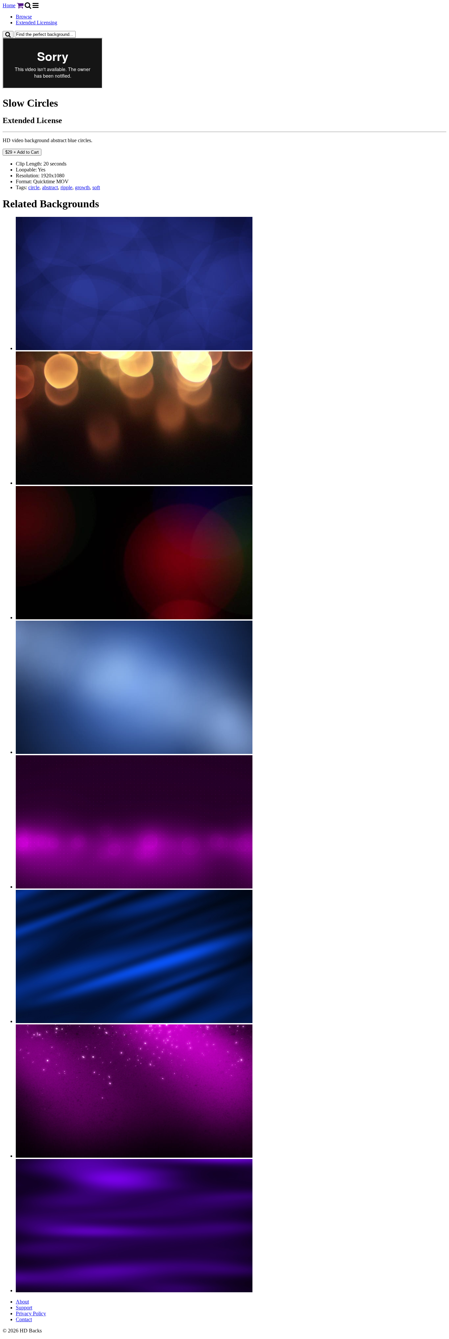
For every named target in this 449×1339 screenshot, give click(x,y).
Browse (24, 16)
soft (96, 187)
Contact (24, 1319)
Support (24, 1307)
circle (33, 187)
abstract (50, 187)
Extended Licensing (36, 22)
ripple (66, 187)
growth (82, 187)
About (22, 1301)
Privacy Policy (31, 1313)
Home (9, 5)
